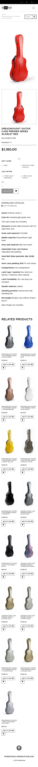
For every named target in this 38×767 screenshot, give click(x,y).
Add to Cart (7, 191)
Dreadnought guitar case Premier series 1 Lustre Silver (9, 669)
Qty (3, 182)
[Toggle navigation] (33, 8)
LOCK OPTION (7, 171)
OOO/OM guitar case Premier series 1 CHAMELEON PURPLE (28, 565)
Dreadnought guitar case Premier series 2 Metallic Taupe (28, 460)
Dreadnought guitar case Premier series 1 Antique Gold (28, 669)
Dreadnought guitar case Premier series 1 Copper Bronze (9, 408)
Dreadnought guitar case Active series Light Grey (9, 722)
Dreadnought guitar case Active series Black (9, 565)
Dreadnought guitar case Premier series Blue (28, 355)
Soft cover (6, 161)
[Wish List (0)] (27, 2)
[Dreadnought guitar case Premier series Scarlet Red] (19, 57)
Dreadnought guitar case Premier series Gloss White (28, 408)
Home (3, 14)
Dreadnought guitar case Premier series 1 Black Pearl (9, 355)
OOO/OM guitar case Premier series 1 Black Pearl (28, 512)
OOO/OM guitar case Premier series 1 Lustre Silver (28, 617)
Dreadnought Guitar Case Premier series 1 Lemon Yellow (9, 460)
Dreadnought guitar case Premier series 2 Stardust (9, 512)
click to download (10, 206)
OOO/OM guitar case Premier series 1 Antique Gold (9, 617)
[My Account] (22, 2)
